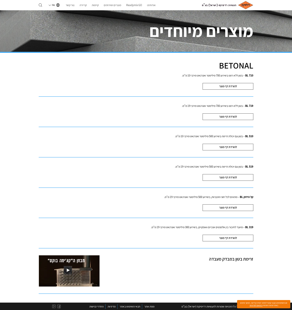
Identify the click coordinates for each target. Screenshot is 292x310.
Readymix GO (134, 5)
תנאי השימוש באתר (130, 306)
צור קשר (70, 5)
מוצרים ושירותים (112, 5)
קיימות (95, 5)
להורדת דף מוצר (228, 86)
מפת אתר (149, 306)
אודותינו (151, 5)
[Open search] (40, 5)
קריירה (83, 5)
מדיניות (112, 306)
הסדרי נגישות (96, 306)
